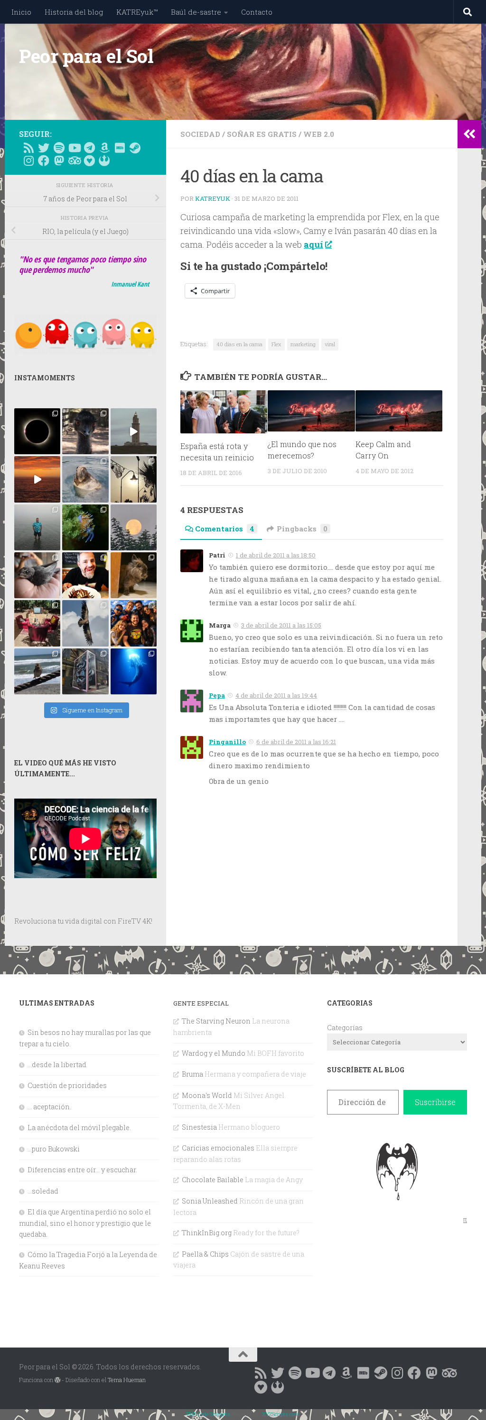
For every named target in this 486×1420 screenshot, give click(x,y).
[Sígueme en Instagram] (28, 160)
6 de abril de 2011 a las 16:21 (296, 741)
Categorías (345, 1027)
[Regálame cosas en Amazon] (104, 147)
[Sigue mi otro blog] (104, 160)
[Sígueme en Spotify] (59, 147)
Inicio (21, 12)
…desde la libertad (57, 1064)
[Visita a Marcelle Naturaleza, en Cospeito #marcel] (85, 431)
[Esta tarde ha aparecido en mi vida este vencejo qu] (37, 575)
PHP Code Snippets (208, 1414)
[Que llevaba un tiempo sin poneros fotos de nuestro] (134, 575)
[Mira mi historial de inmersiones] (89, 160)
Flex (276, 344)
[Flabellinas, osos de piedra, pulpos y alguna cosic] (85, 527)
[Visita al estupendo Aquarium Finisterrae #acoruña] (85, 479)
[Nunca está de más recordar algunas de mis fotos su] (134, 671)
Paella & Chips (205, 1253)
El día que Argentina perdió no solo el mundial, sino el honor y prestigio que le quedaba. (85, 1222)
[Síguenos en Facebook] (43, 160)
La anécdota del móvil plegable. (79, 1127)
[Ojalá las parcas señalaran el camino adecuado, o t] (134, 527)
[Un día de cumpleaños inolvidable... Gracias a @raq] (85, 623)
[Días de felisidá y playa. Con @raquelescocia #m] (37, 671)
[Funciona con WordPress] (57, 1380)
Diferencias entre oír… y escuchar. (82, 1169)
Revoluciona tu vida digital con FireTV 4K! (83, 921)
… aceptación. (49, 1106)
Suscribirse (435, 1102)
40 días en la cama (239, 344)
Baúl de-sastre (196, 12)
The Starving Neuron (216, 1020)
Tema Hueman (127, 1380)
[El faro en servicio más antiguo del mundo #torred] (134, 431)
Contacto (256, 12)
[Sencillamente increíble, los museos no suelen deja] (85, 671)
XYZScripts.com (280, 1414)
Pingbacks (302, 528)
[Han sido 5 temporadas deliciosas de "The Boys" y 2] (134, 623)
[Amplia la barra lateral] (469, 134)
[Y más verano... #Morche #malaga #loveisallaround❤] (134, 479)
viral (330, 344)
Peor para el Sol (86, 56)
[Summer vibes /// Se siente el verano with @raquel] (37, 527)
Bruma (192, 1073)
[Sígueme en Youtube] (74, 147)
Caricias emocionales (218, 1147)
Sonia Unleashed (210, 1200)
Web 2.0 (318, 134)
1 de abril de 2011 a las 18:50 (276, 555)
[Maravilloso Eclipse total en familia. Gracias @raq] (37, 431)
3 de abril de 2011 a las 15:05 (281, 625)
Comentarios (224, 528)
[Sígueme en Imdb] (119, 147)
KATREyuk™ (137, 12)
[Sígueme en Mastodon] (59, 160)
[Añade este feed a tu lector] (28, 147)
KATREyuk (212, 198)
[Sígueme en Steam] (134, 147)
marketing (303, 344)
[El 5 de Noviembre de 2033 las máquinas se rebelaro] (85, 575)
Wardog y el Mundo (213, 1053)
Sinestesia (199, 1127)
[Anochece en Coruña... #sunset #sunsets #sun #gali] (37, 479)
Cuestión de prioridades (67, 1085)
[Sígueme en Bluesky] (43, 147)
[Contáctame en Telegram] (89, 147)
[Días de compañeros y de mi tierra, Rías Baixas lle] (37, 623)
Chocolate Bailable (212, 1179)
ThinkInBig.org (207, 1232)
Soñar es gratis (262, 134)
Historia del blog (74, 12)
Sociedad (200, 134)
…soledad (43, 1190)
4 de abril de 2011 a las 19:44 (276, 695)
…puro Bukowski (54, 1148)
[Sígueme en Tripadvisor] (74, 160)
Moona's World (207, 1095)
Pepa (217, 695)
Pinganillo (227, 741)
